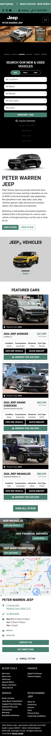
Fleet (29, 710)
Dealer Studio (17, 733)
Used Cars (6, 679)
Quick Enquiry (36, 351)
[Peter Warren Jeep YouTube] (11, 10)
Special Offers (8, 682)
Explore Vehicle (14, 351)
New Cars (6, 673)
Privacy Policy (33, 713)
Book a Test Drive (9, 685)
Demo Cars (6, 676)
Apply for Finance (34, 673)
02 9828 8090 (40, 10)
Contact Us (25, 642)
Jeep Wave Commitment (12, 701)
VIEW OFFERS (10, 227)
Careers (30, 707)
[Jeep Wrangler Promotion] (25, 34)
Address (25, 10)
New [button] (15, 73)
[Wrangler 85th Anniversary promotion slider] (29, 54)
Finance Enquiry (34, 676)
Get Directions (25, 649)
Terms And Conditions (36, 716)
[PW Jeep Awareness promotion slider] (7, 54)
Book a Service (8, 698)
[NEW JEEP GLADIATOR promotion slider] (37, 54)
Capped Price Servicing (11, 704)
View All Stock (25, 508)
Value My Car (7, 688)
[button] (45, 19)
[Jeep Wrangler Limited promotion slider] (14, 54)
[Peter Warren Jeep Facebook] (3, 10)
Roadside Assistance (10, 715)
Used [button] (35, 73)
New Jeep (26, 136)
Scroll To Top (27, 658)
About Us (31, 702)
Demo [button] (25, 73)
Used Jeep (26, 141)
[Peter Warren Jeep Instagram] (7, 10)
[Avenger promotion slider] (44, 54)
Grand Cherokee (27, 125)
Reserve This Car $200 (27, 357)
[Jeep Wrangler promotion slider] (22, 54)
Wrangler (27, 131)
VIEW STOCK (27, 227)
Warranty (6, 712)
